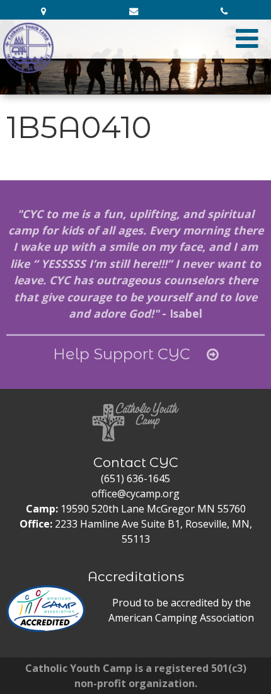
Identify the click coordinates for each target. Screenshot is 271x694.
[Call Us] (226, 11)
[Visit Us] (45, 11)
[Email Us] (135, 11)
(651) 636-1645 (135, 478)
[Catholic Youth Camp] (28, 48)
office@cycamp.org (135, 493)
